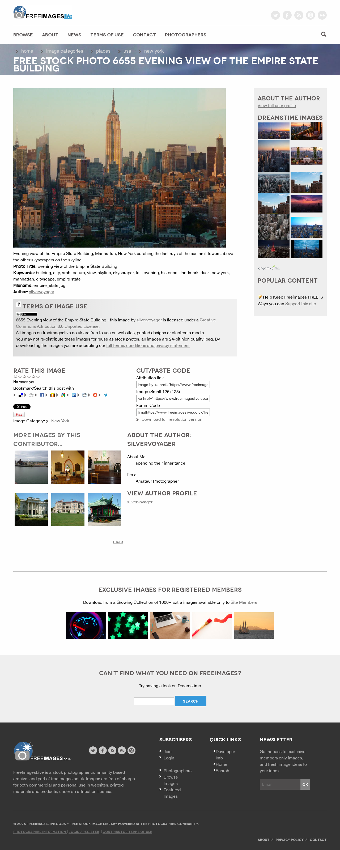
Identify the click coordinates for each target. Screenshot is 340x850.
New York (154, 51)
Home (27, 51)
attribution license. (94, 791)
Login (169, 757)
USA (127, 51)
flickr (322, 15)
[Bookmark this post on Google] (63, 394)
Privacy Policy (290, 840)
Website (42, 751)
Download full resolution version (172, 419)
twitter (275, 15)
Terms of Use (107, 34)
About (50, 34)
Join (168, 751)
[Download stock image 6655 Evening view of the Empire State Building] (119, 167)
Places (103, 51)
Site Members (244, 602)
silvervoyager (41, 291)
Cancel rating (15, 377)
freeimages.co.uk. (68, 778)
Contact (144, 34)
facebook (287, 15)
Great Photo (33, 377)
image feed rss (122, 750)
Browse (23, 34)
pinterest (310, 15)
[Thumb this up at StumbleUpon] (95, 394)
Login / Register (84, 832)
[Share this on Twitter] (106, 394)
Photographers (185, 34)
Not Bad (24, 377)
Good (29, 377)
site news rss (112, 750)
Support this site (300, 303)
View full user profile (277, 105)
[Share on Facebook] (42, 394)
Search (222, 770)
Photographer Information (40, 832)
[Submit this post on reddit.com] (84, 394)
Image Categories (64, 51)
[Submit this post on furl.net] (52, 394)
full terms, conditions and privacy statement (148, 345)
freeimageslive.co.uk (42, 12)
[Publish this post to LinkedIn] (74, 394)
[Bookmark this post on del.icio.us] (21, 394)
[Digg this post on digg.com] (31, 394)
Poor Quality (20, 377)
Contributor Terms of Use (127, 832)
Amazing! (38, 377)
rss (298, 15)
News (74, 34)
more (118, 541)
